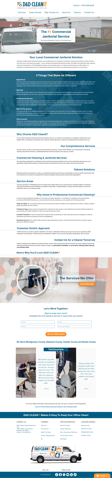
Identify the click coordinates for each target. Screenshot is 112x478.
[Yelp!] (56, 474)
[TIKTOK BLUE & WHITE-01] (75, 474)
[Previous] (9, 280)
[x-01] (64, 474)
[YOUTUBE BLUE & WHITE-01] (67, 474)
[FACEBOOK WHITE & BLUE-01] (60, 474)
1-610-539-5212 (26, 432)
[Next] (103, 280)
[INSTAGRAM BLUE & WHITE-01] (71, 474)
